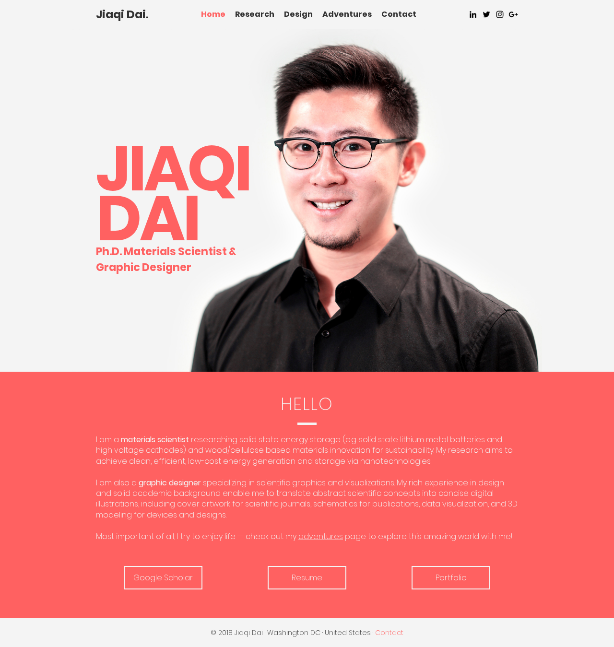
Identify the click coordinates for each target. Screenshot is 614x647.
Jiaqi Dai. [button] (122, 14)
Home (213, 14)
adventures (320, 536)
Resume (307, 577)
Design (298, 14)
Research (254, 14)
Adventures (347, 14)
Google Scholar (163, 577)
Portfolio (451, 577)
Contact (398, 14)
